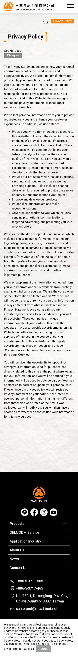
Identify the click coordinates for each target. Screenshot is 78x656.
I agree (43, 649)
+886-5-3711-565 (29, 581)
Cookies (20, 634)
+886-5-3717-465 (29, 588)
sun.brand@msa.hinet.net (36, 608)
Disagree (13, 55)
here (26, 643)
